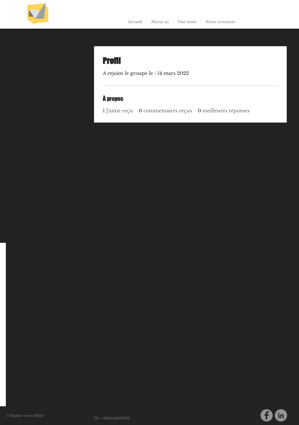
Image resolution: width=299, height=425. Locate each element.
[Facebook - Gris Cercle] (266, 415)
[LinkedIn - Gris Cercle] (281, 415)
